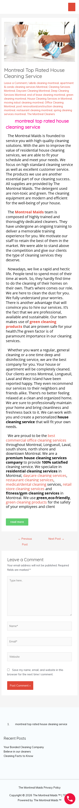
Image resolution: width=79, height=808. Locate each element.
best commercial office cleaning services (36, 437)
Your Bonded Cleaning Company (24, 747)
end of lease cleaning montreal (46, 94)
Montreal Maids (29, 211)
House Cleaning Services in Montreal (49, 98)
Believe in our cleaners (17, 751)
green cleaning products (31, 324)
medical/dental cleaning (26, 484)
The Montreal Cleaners (41, 114)
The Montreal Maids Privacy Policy (39, 787)
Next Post (56, 538)
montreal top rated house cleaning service (38, 724)
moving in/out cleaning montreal (24, 102)
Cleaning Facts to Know (18, 756)
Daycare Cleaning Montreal (33, 90)
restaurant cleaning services (29, 479)
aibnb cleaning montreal (44, 83)
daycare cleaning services (44, 475)
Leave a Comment (15, 83)
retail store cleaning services (38, 486)
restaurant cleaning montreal (34, 110)
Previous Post (25, 539)
